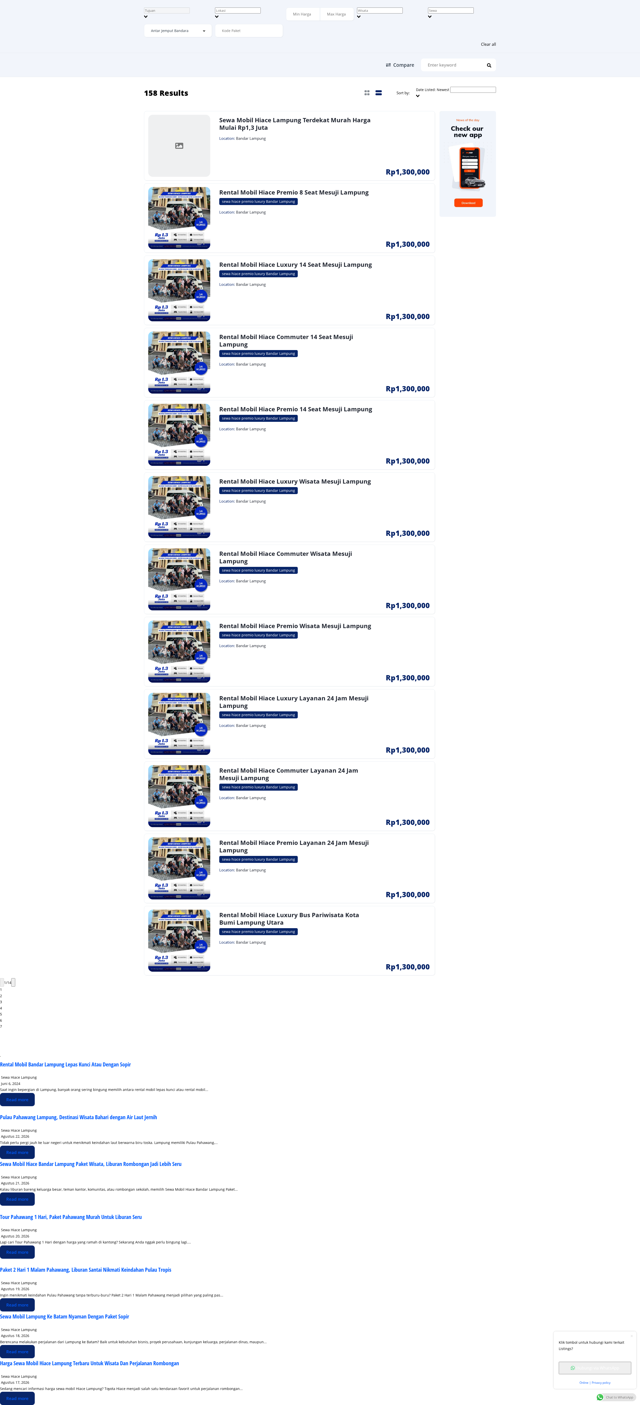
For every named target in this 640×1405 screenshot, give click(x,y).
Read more (17, 1099)
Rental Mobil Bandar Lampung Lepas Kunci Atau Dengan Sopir (65, 1064)
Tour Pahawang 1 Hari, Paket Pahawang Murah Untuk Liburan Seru (71, 1216)
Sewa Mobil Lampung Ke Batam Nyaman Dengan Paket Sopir (64, 1316)
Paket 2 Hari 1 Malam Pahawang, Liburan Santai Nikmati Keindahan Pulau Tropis (85, 1269)
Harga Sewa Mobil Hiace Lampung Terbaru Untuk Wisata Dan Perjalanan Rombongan (89, 1363)
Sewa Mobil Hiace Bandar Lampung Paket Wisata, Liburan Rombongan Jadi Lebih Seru (91, 1163)
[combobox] (178, 14)
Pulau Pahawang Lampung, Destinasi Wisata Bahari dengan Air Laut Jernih (78, 1117)
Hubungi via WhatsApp (597, 1368)
